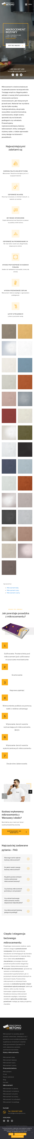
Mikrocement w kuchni (10, 1094)
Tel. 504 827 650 (15, 1111)
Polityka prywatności (17, 1136)
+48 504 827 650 (17, 69)
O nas (5, 1074)
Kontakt (5, 1082)
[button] (15, 45)
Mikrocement (7, 1071)
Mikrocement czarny (13, 593)
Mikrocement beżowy (10, 1060)
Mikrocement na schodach (11, 1099)
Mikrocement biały (13, 588)
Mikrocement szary (13, 590)
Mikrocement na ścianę (10, 1096)
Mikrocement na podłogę (11, 1102)
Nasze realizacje (8, 1077)
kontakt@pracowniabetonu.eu (17, 71)
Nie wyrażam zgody (20, 1134)
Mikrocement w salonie (10, 1088)
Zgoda (11, 1134)
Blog (4, 1079)
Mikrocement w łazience (11, 1091)
